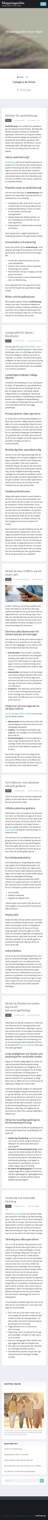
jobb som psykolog (27, 1045)
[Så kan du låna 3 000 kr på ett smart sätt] (24, 593)
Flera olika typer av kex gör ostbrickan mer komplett (22, 1466)
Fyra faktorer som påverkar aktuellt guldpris (22, 784)
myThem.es (41, 1516)
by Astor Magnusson (21, 579)
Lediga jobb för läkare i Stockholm (16, 1454)
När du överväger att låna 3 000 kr (18, 714)
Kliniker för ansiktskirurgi (21, 115)
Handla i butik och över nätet (11, 6)
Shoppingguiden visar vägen (24, 31)
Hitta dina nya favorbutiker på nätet (24, 36)
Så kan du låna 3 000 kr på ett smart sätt (18, 1460)
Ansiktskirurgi (10, 162)
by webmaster (19, 120)
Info (8, 120)
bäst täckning (18, 1214)
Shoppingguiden (13, 3)
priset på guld (10, 830)
